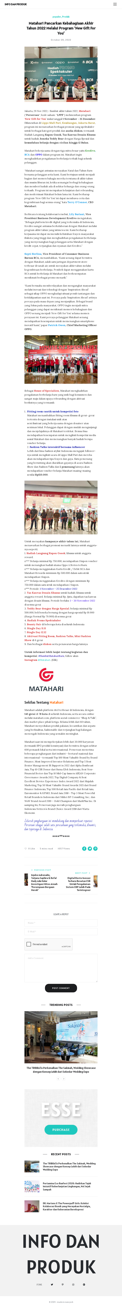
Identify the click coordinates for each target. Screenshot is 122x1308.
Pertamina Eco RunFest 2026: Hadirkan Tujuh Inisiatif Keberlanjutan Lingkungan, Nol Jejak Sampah (67, 1186)
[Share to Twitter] (90, 849)
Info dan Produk (16, 4)
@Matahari (37, 659)
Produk (66, 16)
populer (57, 16)
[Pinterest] (63, 1284)
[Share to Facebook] (84, 849)
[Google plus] (84, 1284)
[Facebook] (39, 1284)
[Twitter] (52, 1284)
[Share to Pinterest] (95, 849)
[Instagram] (73, 1284)
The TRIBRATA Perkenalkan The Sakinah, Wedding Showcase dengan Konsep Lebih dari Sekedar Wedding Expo (61, 1069)
